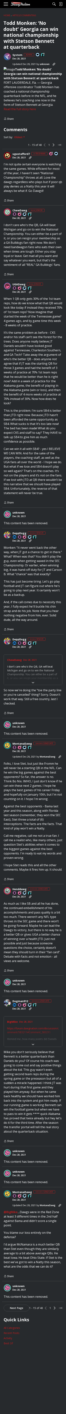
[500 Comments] (30, 1005)
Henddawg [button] (19, 889)
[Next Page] (53, 145)
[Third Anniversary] (25, 537)
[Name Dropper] (14, 214)
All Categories (12, 1328)
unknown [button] (45, 64)
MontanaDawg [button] (22, 743)
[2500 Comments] (25, 747)
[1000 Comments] (25, 893)
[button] (7, 56)
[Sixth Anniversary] (20, 747)
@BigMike (11, 1212)
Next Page (16, 1308)
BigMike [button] (12, 1021)
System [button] (17, 55)
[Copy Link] (54, 64)
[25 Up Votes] (43, 55)
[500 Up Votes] (35, 1005)
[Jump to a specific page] (59, 145)
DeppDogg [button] (19, 533)
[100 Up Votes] (30, 214)
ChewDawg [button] (19, 210)
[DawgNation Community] (20, 4)
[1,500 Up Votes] (30, 893)
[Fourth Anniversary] (20, 214)
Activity (8, 1338)
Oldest (18, 137)
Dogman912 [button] (20, 1001)
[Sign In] (60, 4)
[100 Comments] (25, 214)
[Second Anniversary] (51, 154)
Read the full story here (20, 109)
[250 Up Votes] (30, 288)
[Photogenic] (14, 537)
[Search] (54, 4)
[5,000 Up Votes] (30, 747)
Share (9, 119)
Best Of (8, 1343)
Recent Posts (11, 1333)
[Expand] (33, 682)
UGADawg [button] (18, 284)
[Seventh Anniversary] (20, 288)
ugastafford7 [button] (21, 154)
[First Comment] (38, 55)
